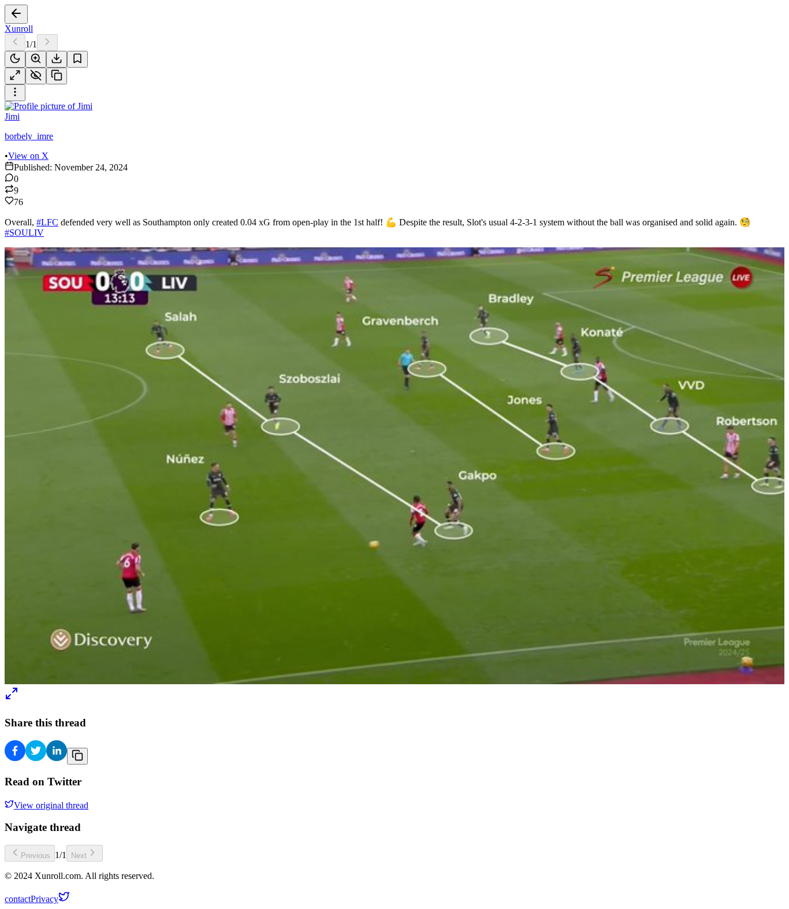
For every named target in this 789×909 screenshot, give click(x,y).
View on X (28, 156)
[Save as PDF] (56, 59)
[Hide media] (35, 76)
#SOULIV (24, 233)
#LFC (47, 222)
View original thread (51, 805)
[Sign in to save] (77, 59)
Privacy (44, 899)
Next (79, 855)
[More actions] (15, 92)
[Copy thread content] (56, 76)
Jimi (12, 116)
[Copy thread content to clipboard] (77, 756)
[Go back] (16, 14)
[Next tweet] (47, 42)
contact (18, 899)
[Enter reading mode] (15, 76)
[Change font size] (35, 59)
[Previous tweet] (15, 42)
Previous (35, 855)
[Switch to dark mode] (15, 59)
